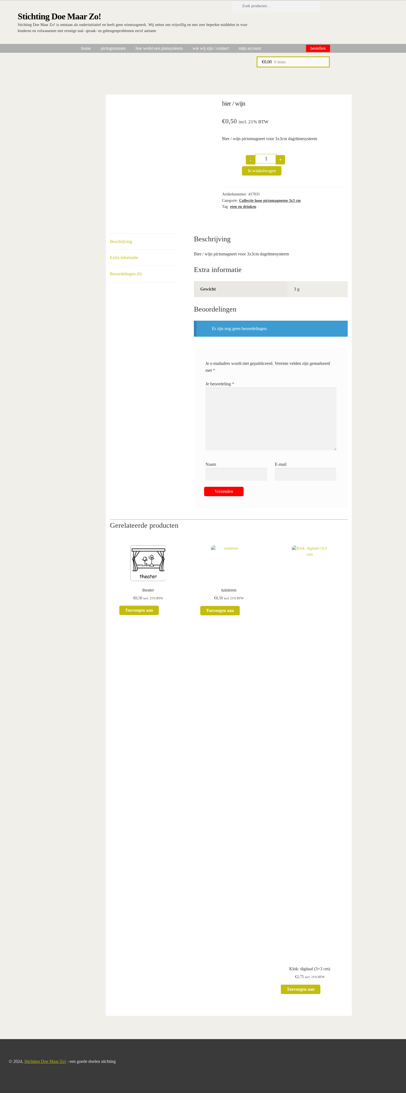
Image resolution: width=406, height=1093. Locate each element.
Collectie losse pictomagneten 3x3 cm (270, 200)
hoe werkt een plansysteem (159, 48)
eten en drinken (243, 207)
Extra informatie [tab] (124, 257)
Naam (210, 464)
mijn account (250, 48)
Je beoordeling (219, 383)
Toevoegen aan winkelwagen (139, 611)
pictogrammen (113, 48)
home (86, 48)
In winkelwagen (262, 170)
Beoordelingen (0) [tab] (126, 273)
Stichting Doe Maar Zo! (59, 16)
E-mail (280, 464)
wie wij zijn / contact (211, 48)
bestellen (318, 48)
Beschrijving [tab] (121, 241)
